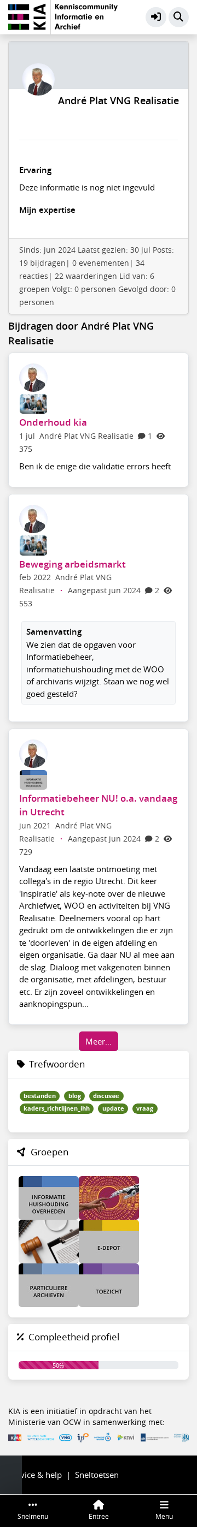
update (113, 1108)
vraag (144, 1108)
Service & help (35, 1474)
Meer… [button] (98, 1041)
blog (74, 1095)
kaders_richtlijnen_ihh (57, 1108)
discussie (106, 1095)
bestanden (40, 1095)
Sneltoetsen (97, 1474)
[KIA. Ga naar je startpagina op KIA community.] (63, 16)
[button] (156, 17)
